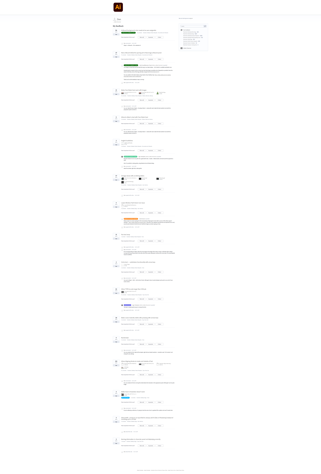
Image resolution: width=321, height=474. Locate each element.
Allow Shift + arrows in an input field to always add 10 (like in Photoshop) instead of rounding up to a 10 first (147, 418)
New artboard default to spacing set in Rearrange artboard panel (141, 53)
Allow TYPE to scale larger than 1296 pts (133, 289)
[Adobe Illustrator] (118, 7)
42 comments (123, 370)
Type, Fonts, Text (146, 294)
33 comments (123, 185)
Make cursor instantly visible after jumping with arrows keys (139, 318)
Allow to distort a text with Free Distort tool (134, 117)
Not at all (143, 37)
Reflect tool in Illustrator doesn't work (133, 392)
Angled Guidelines (127, 141)
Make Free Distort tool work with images (133, 90)
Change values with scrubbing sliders (132, 176)
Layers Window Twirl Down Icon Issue (133, 203)
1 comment (123, 236)
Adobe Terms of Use (172, 470)
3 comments (123, 319)
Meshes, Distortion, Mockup (148, 95)
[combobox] (192, 26)
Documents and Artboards (163, 32)
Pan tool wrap (125, 234)
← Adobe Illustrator (117, 22)
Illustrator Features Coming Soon (190, 44)
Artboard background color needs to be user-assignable (138, 30)
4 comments (123, 340)
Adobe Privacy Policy (180, 470)
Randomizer (125, 338)
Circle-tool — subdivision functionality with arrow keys (138, 262)
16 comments (123, 95)
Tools (143, 236)
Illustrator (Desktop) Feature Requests (150, 32)
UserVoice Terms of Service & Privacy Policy (159, 470)
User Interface (145, 185)
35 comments (139, 32)
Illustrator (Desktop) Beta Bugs (189, 32)
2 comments (123, 146)
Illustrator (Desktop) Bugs (132, 208)
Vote (116, 34)
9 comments (123, 119)
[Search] (205, 26)
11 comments (123, 55)
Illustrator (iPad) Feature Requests (190, 41)
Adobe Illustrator (187, 48)
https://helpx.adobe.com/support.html (137, 222)
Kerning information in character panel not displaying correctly (140, 439)
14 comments (123, 294)
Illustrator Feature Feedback (189, 43)
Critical (160, 37)
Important (151, 37)
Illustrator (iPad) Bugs (188, 39)
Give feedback (186, 30)
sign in (191, 18)
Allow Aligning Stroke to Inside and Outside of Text (137, 361)
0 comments (123, 208)
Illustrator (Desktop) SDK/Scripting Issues (192, 37)
